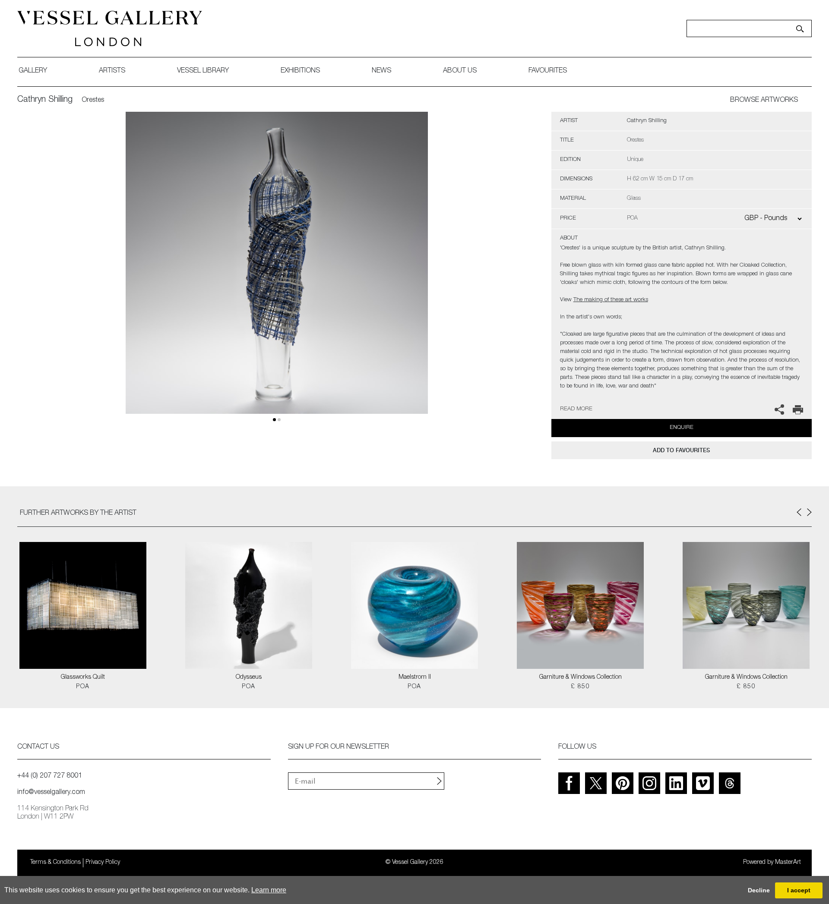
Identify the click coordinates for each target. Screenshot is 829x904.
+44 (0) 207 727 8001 (49, 776)
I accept (798, 890)
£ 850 (580, 687)
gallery (33, 71)
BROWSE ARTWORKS (764, 100)
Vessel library (203, 71)
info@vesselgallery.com (51, 792)
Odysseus (249, 677)
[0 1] (276, 273)
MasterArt (788, 863)
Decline (759, 890)
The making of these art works (610, 300)
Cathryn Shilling (45, 100)
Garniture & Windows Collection (580, 677)
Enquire (681, 428)
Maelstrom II (415, 677)
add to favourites (681, 450)
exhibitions (300, 71)
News (381, 71)
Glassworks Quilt (83, 677)
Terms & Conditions (55, 863)
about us (460, 71)
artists (112, 71)
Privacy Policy (102, 863)
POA (82, 687)
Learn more (268, 890)
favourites (547, 71)
